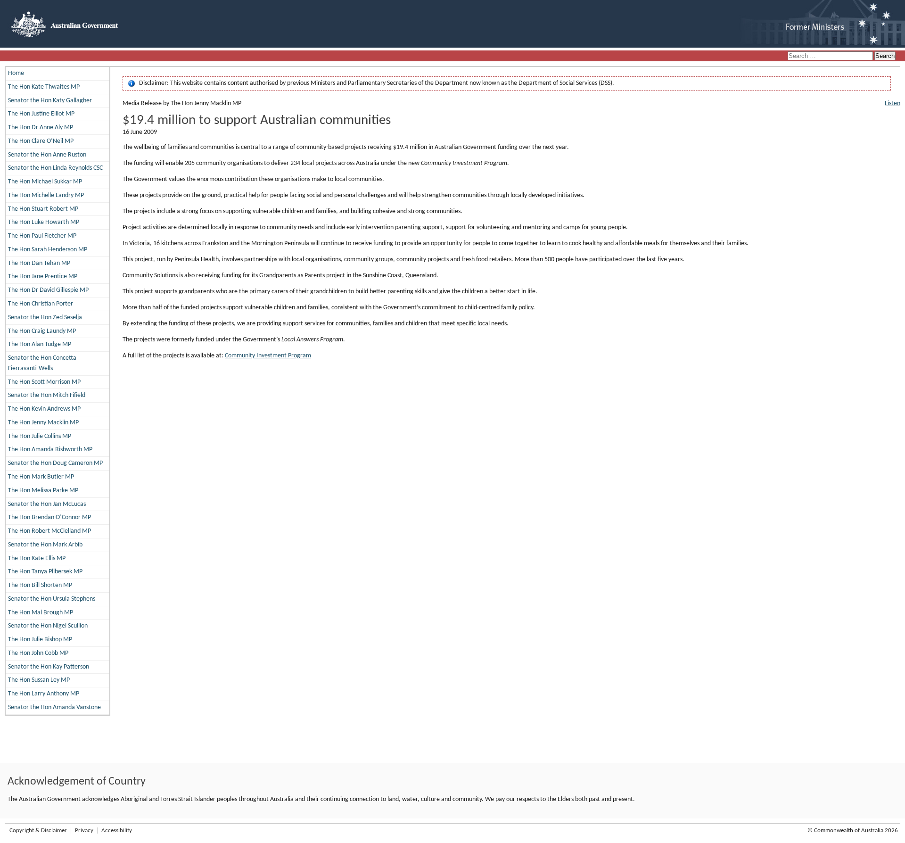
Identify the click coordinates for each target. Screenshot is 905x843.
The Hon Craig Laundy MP (42, 331)
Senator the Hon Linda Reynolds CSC (55, 168)
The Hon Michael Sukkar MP (45, 182)
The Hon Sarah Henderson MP (47, 250)
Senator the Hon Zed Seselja (45, 317)
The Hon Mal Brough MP (40, 613)
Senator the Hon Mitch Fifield (46, 395)
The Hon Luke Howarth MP (43, 222)
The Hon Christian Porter (40, 304)
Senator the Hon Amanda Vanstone (54, 707)
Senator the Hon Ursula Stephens (51, 599)
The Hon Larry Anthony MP (43, 694)
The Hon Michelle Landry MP (46, 195)
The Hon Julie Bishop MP (40, 639)
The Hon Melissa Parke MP (43, 491)
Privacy (84, 830)
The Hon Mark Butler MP (41, 477)
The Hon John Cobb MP (38, 653)
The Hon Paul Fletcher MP (42, 236)
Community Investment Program (268, 356)
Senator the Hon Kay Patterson (48, 667)
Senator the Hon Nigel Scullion (48, 626)
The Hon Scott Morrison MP (44, 382)
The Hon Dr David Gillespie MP (48, 290)
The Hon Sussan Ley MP (39, 680)
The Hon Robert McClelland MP (49, 531)
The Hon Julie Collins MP (39, 436)
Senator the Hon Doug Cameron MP (55, 463)
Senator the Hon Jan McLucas (47, 504)
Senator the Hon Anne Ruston (47, 155)
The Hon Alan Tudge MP (39, 344)
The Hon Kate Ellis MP (37, 558)
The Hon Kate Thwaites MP (44, 87)
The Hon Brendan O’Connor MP (49, 517)
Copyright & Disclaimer (38, 830)
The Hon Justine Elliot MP (41, 114)
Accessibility (116, 830)
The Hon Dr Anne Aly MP (40, 127)
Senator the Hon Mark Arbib (45, 545)
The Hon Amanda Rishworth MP (50, 449)
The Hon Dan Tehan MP (39, 263)
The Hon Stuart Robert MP (43, 209)
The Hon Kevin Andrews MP (44, 409)
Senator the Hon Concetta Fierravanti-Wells (42, 363)
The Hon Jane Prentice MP (42, 276)
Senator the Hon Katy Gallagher (50, 101)
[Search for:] (831, 56)
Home (16, 73)
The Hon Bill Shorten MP (40, 585)
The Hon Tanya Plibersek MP (45, 572)
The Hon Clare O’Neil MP (41, 141)
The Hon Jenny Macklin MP (43, 423)
